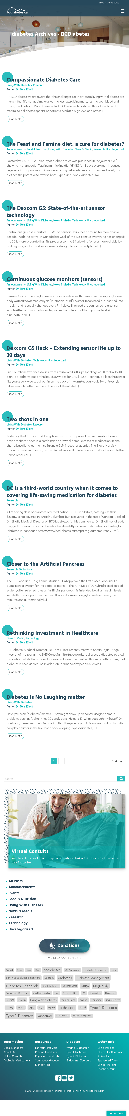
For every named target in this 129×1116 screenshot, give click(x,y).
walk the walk (62, 1015)
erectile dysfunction (41, 993)
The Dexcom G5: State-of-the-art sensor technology (56, 212)
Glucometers (95, 993)
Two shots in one (28, 419)
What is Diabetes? (77, 1048)
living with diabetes (43, 1000)
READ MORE (15, 119)
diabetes (65, 977)
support (51, 1007)
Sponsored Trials (108, 1060)
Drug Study (100, 986)
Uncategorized (115, 149)
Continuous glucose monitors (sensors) (55, 279)
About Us (9, 1052)
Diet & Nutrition (50, 985)
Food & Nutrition (37, 149)
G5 (83, 993)
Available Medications (17, 1060)
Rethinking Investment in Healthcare (52, 633)
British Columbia (95, 970)
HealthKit (10, 999)
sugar (41, 1007)
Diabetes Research (22, 985)
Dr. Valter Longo (70, 985)
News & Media (83, 149)
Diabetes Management (92, 978)
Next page (117, 761)
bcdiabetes (52, 970)
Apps (29, 969)
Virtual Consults (13, 1056)
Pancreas (96, 999)
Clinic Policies (106, 1048)
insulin (22, 999)
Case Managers (13, 1048)
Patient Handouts (46, 1052)
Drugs (85, 986)
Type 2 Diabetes (19, 1015)
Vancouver (44, 1015)
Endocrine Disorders (78, 1060)
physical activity (113, 999)
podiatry (9, 1007)
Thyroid (82, 1007)
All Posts (15, 881)
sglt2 (31, 1007)
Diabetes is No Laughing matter (46, 697)
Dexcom (49, 977)
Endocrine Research (17, 993)
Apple (19, 969)
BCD (37, 969)
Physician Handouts (47, 1056)
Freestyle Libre (70, 993)
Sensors (21, 1007)
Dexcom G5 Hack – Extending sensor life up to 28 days (64, 352)
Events (14, 893)
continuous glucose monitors (23, 977)
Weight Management (82, 1015)
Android (9, 969)
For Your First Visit (46, 1048)
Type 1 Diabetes (103, 1007)
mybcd (83, 999)
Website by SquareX (95, 1090)
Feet (57, 993)
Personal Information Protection (69, 1090)
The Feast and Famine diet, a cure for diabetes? (65, 144)
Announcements (16, 149)
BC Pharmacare (72, 969)
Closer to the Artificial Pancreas (45, 564)
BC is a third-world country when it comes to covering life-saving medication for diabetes (62, 492)
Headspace (110, 993)
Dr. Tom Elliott (24, 89)
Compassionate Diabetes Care (44, 80)
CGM (114, 969)
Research (38, 85)
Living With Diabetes (19, 85)
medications (68, 999)
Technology (79, 220)
